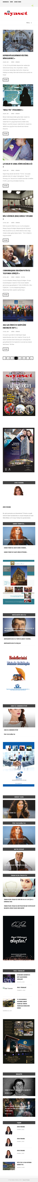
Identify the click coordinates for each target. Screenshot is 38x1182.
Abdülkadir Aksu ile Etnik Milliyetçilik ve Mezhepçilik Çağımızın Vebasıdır (19, 629)
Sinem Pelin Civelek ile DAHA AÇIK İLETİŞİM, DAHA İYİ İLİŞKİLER (19, 890)
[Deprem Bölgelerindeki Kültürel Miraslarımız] (18, 41)
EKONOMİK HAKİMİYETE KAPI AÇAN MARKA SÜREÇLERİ (23, 977)
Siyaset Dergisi (26, 1179)
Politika (23, 277)
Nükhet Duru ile (10, 813)
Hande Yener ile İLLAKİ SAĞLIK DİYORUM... (15, 552)
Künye (11, 2)
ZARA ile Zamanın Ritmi (11, 730)
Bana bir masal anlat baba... (14, 722)
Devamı (5, 79)
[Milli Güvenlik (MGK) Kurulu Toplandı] (18, 201)
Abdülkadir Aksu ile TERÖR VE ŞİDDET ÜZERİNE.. (17, 639)
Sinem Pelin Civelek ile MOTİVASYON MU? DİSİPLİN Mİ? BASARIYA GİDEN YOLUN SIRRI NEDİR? (19, 907)
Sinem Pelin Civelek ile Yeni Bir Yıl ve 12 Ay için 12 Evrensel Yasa (18, 901)
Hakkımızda (6, 2)
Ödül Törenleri (21, 987)
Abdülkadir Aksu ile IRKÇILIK (12, 643)
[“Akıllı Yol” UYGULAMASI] (18, 95)
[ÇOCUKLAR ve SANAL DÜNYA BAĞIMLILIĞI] (18, 149)
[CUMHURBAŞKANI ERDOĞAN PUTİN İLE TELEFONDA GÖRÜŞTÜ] (18, 256)
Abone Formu (17, 2)
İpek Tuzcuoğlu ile (9, 734)
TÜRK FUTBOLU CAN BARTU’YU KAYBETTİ (18, 1090)
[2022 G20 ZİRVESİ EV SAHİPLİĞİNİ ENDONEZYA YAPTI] (18, 310)
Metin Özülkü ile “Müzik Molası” (16, 865)
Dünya (12, 62)
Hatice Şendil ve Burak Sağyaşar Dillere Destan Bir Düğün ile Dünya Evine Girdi (17, 1108)
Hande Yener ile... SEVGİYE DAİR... (15, 839)
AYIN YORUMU (7, 507)
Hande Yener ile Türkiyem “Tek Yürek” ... (18, 539)
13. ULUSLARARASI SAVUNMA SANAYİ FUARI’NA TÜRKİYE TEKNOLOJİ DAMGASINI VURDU (23, 1003)
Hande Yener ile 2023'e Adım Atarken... (15, 548)
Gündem (17, 62)
